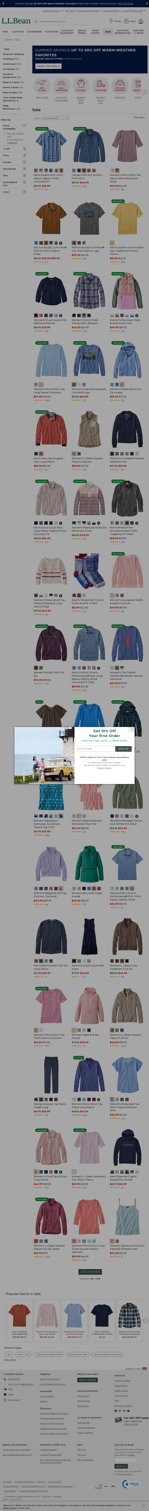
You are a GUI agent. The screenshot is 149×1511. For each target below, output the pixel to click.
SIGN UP (123, 748)
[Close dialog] (131, 729)
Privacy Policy (104, 768)
